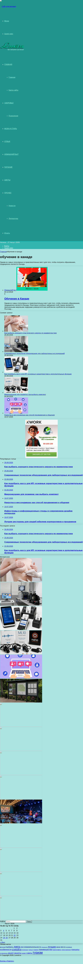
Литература (13, 218)
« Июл (2, 942)
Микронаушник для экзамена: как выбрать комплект (25, 394)
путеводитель (4, 953)
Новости (12, 206)
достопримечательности (30, 947)
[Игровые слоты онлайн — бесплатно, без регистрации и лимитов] (21, 750)
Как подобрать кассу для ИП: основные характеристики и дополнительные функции (38, 374)
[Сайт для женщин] (8, 6)
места (63, 947)
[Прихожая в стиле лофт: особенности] (21, 774)
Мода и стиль (10, 129)
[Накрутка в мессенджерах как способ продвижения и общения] (16, 413)
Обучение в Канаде (16, 298)
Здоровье (9, 103)
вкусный (3, 947)
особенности (5, 949)
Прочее (7, 193)
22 (15, 935)
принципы (75, 950)
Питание (8, 167)
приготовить (57, 950)
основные (69, 947)
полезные (25, 950)
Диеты (7, 180)
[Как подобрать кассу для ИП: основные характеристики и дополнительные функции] (16, 372)
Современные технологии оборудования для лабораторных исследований (34, 353)
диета (17, 946)
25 (4, 938)
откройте (17, 949)
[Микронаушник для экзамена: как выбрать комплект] (16, 392)
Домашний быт (11, 154)
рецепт (11, 953)
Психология (13, 116)
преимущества (45, 949)
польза (31, 949)
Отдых (7, 141)
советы (29, 953)
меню (58, 947)
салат (24, 953)
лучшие (52, 946)
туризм (38, 952)
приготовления (66, 950)
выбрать (9, 947)
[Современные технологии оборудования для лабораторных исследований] (16, 351)
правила (35, 950)
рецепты (17, 953)
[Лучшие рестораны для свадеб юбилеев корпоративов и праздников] (21, 726)
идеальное (44, 947)
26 (7, 938)
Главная (12, 77)
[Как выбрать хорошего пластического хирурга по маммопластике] (16, 331)
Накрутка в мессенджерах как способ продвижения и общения (29, 415)
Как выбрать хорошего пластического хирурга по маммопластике (30, 333)
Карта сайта (13, 90)
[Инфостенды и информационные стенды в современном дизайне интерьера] (21, 702)
